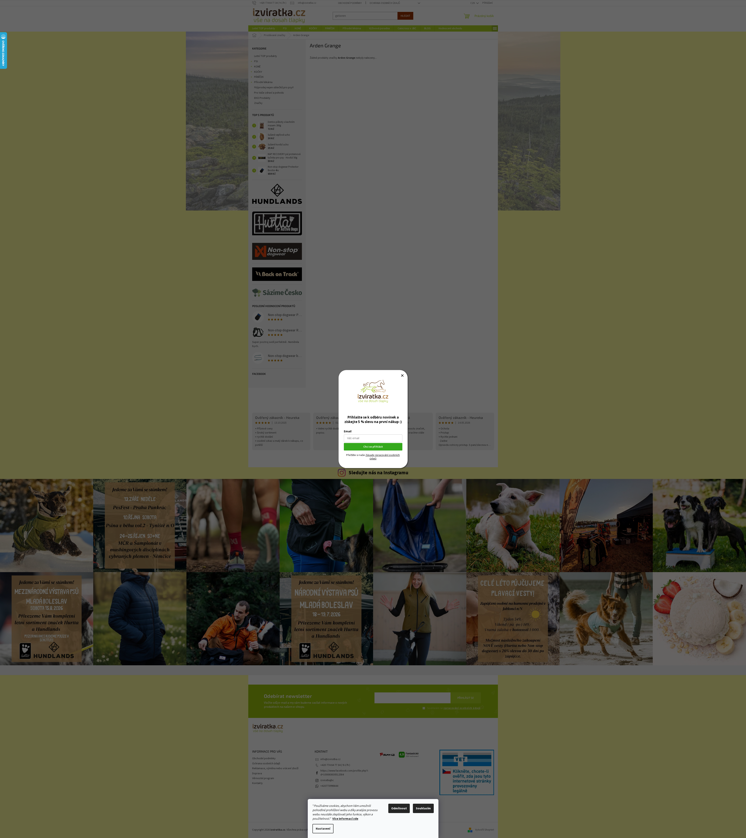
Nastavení (323, 828)
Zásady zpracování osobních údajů (382, 456)
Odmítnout (399, 808)
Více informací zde (345, 819)
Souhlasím (423, 808)
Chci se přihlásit (373, 446)
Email (347, 431)
